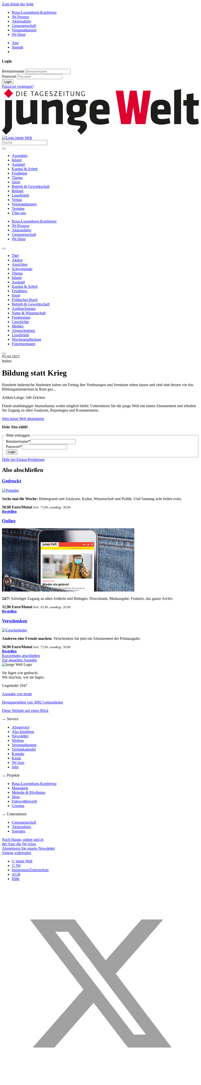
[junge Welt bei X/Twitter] (100, 1081)
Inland (17, 160)
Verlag (17, 200)
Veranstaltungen (24, 30)
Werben (18, 740)
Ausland (18, 164)
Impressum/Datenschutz (30, 870)
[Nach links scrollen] (4, 248)
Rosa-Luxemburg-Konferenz (34, 12)
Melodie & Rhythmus (28, 792)
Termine (18, 208)
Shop (16, 797)
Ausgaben (19, 155)
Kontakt (18, 754)
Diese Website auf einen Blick (25, 710)
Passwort (9, 76)
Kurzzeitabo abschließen (21, 656)
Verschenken (14, 620)
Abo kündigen (23, 732)
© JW (16, 865)
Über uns (19, 213)
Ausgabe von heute (17, 694)
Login (8, 82)
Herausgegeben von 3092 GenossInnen (32, 702)
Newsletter (20, 736)
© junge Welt (22, 861)
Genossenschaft (24, 26)
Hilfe (16, 879)
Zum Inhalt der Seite (18, 4)
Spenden (18, 831)
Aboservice (20, 727)
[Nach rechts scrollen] (4, 353)
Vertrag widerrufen (16, 853)
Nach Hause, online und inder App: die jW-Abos (22, 841)
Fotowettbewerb (24, 801)
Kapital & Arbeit (25, 169)
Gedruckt (11, 480)
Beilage (18, 191)
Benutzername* (18, 441)
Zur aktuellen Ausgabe (19, 660)
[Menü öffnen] (4, 148)
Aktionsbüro (21, 21)
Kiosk (16, 758)
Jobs (15, 767)
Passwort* (14, 446)
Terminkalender (24, 749)
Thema (17, 178)
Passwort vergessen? (18, 86)
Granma (18, 806)
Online (8, 520)
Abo (15, 43)
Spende (17, 47)
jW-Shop (18, 34)
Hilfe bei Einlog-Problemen (23, 459)
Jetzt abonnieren (23, 418)
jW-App (18, 762)
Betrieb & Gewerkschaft (31, 186)
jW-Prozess (20, 17)
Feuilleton (19, 173)
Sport (16, 182)
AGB (16, 874)
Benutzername (13, 71)
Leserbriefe (20, 195)
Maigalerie (20, 788)
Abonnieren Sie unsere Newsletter (28, 848)
